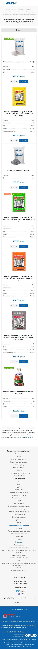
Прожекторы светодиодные (19, 462)
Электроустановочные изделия (19, 473)
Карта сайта (5, 632)
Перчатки (19, 539)
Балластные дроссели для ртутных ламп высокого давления (19, 551)
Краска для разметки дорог (19, 492)
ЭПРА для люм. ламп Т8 (19, 570)
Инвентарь (19, 542)
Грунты (19, 487)
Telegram (22, 591)
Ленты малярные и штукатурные (19, 531)
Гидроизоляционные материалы (19, 506)
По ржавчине (19, 489)
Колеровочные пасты (19, 498)
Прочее (19, 568)
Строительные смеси (19, 517)
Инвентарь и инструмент (19, 525)
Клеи (19, 522)
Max (22, 593)
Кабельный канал (19, 467)
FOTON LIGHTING (19, 476)
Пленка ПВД (19, 536)
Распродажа (19, 545)
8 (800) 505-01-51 (28, 437)
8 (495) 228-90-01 (20, 584)
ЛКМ (19, 560)
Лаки (19, 500)
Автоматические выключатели (19, 548)
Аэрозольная (19, 520)
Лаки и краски (19, 479)
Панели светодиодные (19, 459)
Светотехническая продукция (19, 451)
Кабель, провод (19, 465)
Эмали (19, 484)
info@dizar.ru (11, 598)
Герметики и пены (19, 514)
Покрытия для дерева (19, 495)
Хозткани (19, 528)
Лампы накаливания (19, 555)
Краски (19, 481)
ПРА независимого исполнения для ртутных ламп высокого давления (19, 564)
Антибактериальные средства (19, 511)
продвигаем (17, 636)
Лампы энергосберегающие (19, 558)
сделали (21, 634)
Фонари (19, 470)
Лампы (19, 456)
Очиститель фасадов (19, 509)
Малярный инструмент (19, 534)
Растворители (19, 503)
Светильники (19, 454)
